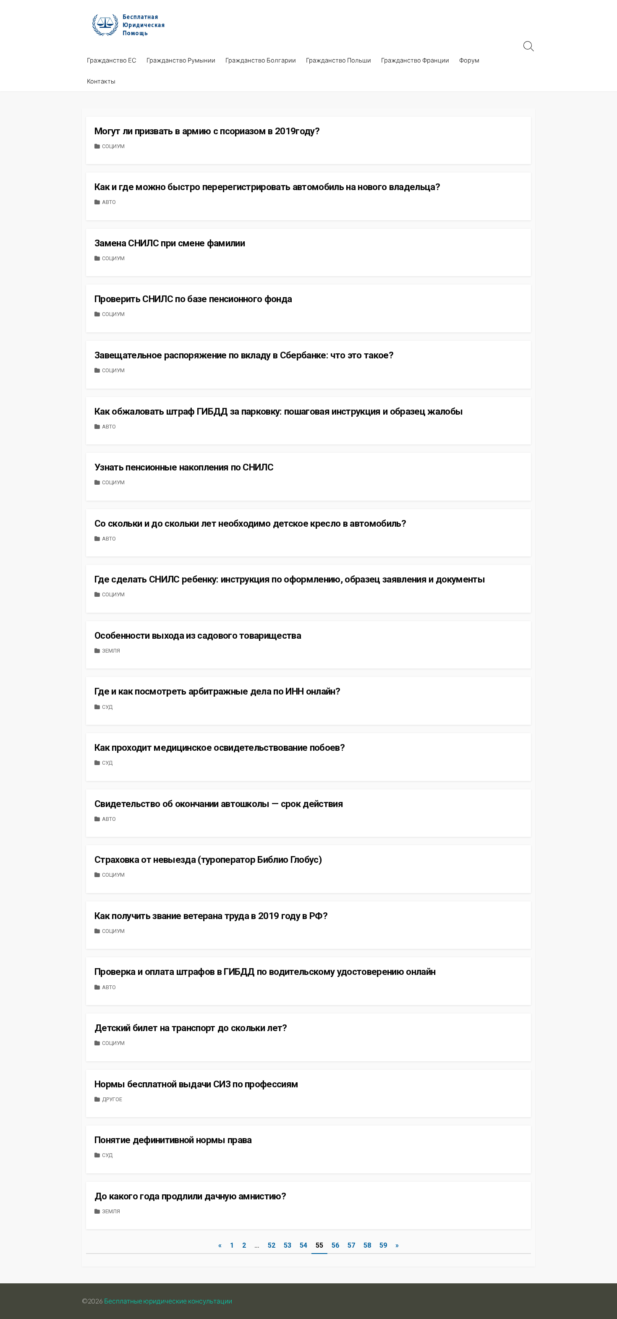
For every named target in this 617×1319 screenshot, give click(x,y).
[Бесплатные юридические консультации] (132, 25)
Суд (107, 707)
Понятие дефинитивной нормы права (173, 1139)
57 (351, 1245)
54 (303, 1245)
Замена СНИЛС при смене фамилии (169, 243)
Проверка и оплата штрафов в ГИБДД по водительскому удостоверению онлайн (264, 971)
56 (335, 1245)
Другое (112, 1099)
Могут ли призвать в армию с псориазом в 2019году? (206, 130)
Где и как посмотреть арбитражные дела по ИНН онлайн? (217, 691)
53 (287, 1245)
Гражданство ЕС (111, 60)
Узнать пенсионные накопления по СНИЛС (183, 467)
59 (383, 1245)
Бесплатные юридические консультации (168, 1301)
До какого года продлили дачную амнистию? (190, 1196)
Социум (113, 146)
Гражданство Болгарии (260, 60)
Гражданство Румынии (180, 60)
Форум (469, 60)
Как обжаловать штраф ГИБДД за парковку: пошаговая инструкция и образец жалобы (278, 411)
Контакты (101, 81)
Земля (111, 651)
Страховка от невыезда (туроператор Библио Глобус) (208, 859)
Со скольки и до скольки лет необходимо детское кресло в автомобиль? (250, 523)
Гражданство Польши (338, 60)
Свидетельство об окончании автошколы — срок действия (218, 803)
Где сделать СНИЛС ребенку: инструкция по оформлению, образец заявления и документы (289, 579)
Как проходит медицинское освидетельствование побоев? (219, 747)
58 (367, 1245)
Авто (109, 202)
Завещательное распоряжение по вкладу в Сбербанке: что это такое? (243, 355)
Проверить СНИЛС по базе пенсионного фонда (193, 298)
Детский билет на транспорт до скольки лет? (190, 1027)
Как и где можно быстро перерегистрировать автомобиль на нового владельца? (267, 186)
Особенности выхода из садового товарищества (197, 635)
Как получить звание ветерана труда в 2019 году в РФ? (210, 915)
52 (271, 1245)
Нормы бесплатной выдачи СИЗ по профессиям (196, 1084)
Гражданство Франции (415, 60)
